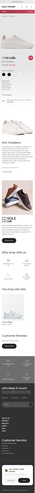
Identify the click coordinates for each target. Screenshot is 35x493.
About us (6, 418)
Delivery (5, 421)
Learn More (10, 102)
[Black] (9, 74)
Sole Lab (8, 58)
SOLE (4, 431)
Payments (5, 446)
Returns (5, 423)
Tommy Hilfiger (7, 322)
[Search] (22, 7)
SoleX (4, 426)
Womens (4, 16)
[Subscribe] (30, 404)
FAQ (3, 428)
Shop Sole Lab (9, 240)
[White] (20, 74)
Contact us (5, 451)
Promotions (5, 448)
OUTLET (4, 11)
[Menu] (31, 7)
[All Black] (3, 74)
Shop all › (30, 11)
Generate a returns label (9, 443)
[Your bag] (26, 7)
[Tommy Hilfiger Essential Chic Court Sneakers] (13, 307)
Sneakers (12, 16)
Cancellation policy (8, 453)
